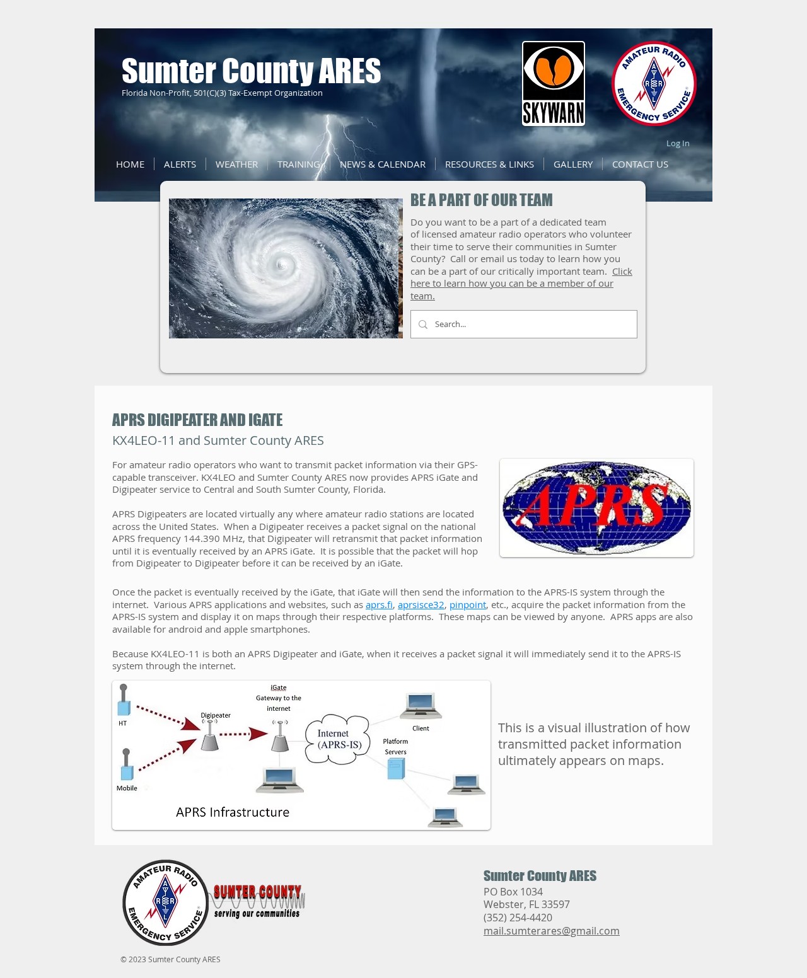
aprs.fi (379, 604)
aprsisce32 (421, 604)
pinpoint (468, 604)
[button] (382, 164)
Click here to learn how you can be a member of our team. (521, 283)
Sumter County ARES (251, 71)
